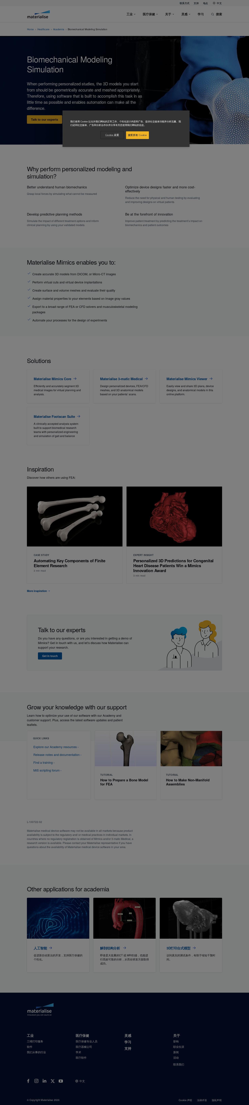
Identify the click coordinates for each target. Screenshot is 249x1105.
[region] (126, 128)
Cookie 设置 (112, 135)
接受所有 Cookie (137, 135)
